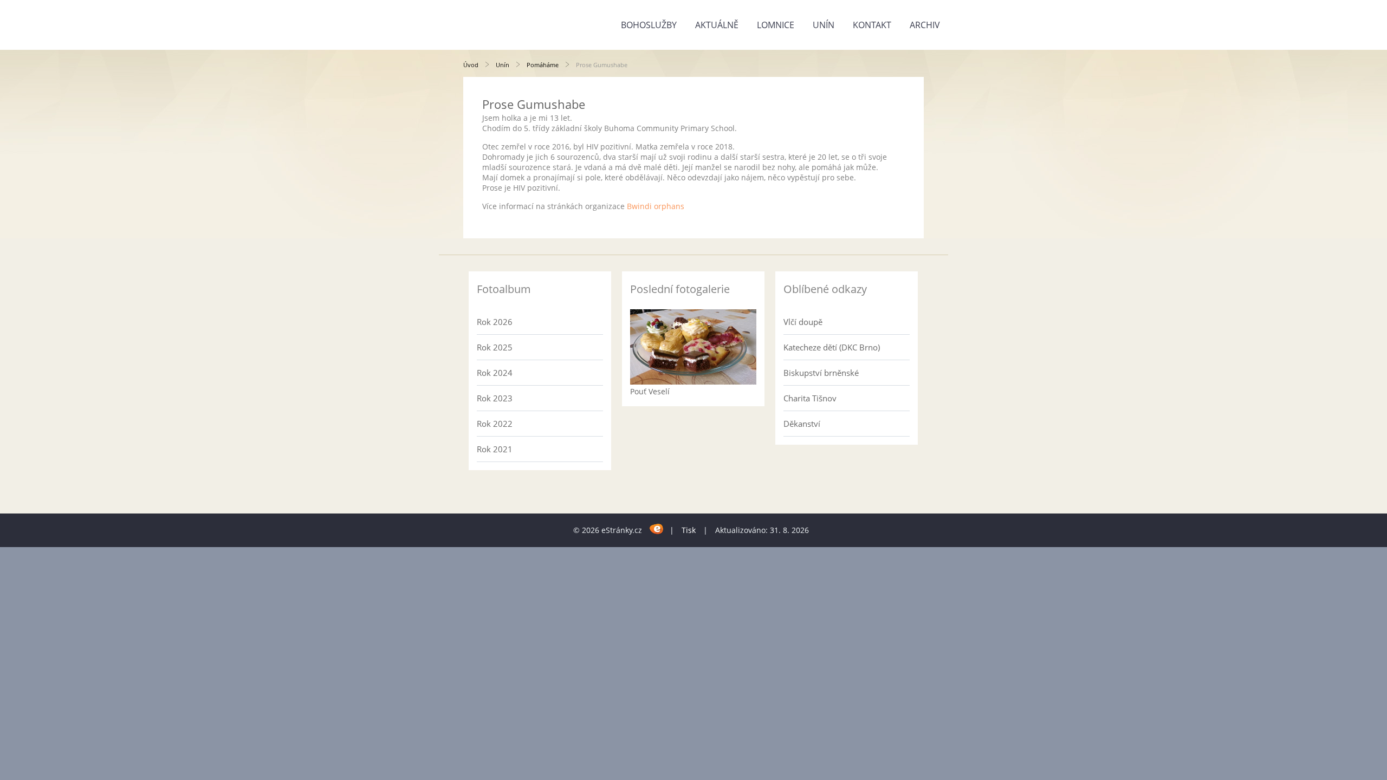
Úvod (470, 65)
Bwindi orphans (655, 206)
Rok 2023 (495, 398)
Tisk (689, 530)
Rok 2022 (495, 423)
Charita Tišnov (810, 398)
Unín (823, 25)
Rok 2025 (495, 347)
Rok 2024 (495, 372)
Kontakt (872, 25)
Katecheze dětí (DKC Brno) (831, 347)
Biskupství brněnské (821, 372)
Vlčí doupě (802, 321)
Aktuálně (716, 25)
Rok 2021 (495, 449)
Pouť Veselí (650, 391)
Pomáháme (543, 65)
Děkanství (801, 423)
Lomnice (775, 25)
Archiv (925, 25)
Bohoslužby (649, 25)
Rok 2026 (495, 321)
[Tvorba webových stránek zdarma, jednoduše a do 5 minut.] (657, 528)
